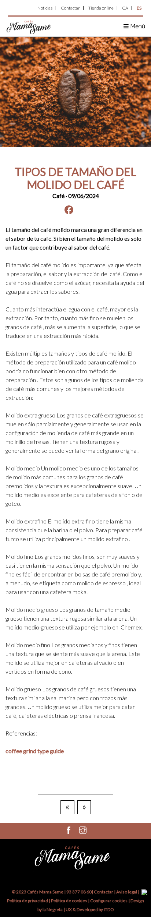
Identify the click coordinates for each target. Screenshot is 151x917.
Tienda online (101, 8)
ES (139, 8)
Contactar (70, 8)
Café (58, 195)
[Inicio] (29, 27)
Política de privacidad (27, 900)
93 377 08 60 (79, 892)
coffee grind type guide (34, 750)
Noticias (44, 8)
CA (125, 8)
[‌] (68, 832)
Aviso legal (126, 892)
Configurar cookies (109, 900)
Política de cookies (69, 900)
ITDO (109, 909)
